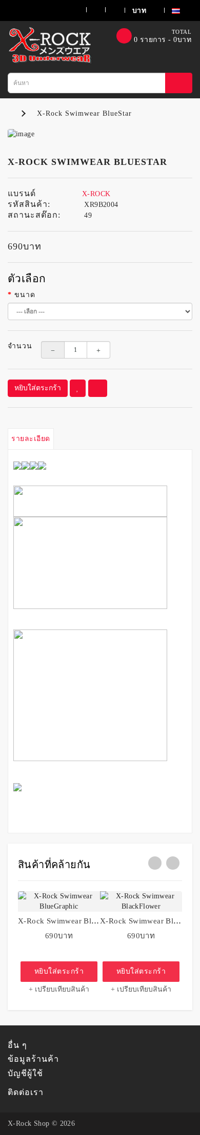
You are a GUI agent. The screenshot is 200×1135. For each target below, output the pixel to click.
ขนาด (24, 295)
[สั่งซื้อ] (108, 10)
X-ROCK (96, 194)
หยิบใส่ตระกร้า (37, 388)
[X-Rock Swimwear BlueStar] (100, 134)
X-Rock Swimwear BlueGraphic (72, 921)
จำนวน (17, 346)
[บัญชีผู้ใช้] (67, 10)
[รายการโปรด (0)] (89, 10)
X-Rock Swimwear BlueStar (84, 113)
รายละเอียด (30, 439)
